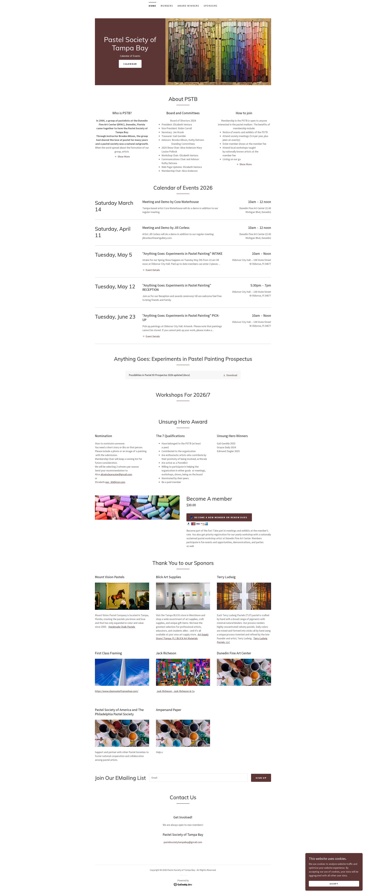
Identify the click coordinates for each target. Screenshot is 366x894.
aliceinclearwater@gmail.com (116, 474)
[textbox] (198, 778)
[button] (122, 156)
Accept (334, 883)
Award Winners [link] (188, 5)
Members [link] (167, 5)
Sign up (261, 777)
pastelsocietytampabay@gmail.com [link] (183, 842)
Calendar (130, 63)
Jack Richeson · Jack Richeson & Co (176, 691)
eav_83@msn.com (115, 482)
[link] (130, 49)
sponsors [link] (210, 5)
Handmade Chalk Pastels (121, 626)
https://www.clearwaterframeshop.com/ (116, 691)
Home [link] (152, 5)
